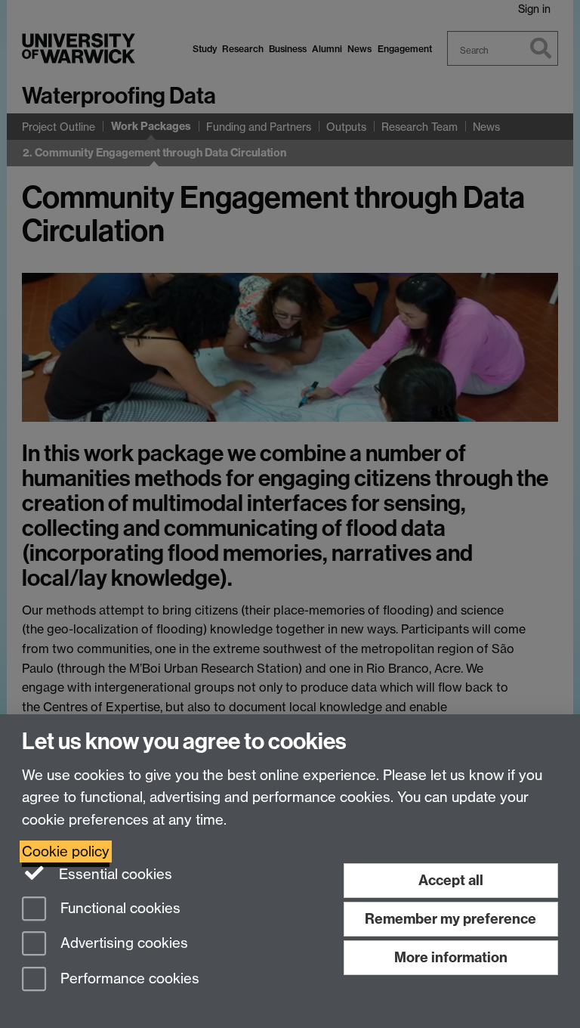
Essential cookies (113, 874)
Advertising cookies (122, 943)
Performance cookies (128, 979)
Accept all (450, 880)
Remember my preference (450, 918)
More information (451, 957)
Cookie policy (66, 851)
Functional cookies (118, 908)
